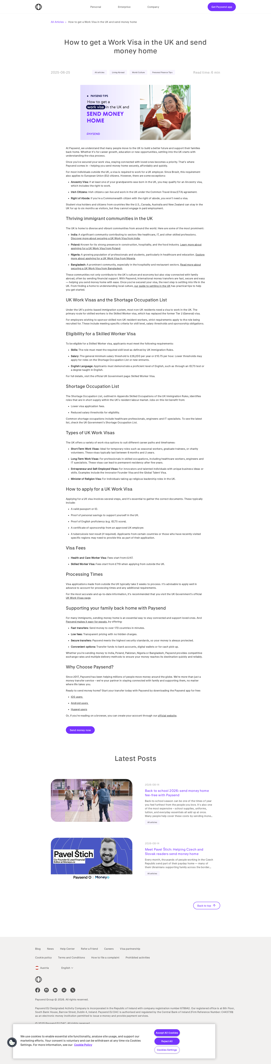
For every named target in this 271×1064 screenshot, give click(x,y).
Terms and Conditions (71, 957)
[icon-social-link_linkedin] (63, 990)
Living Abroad (118, 72)
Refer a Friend (89, 948)
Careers (109, 948)
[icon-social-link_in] (46, 990)
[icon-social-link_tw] (72, 990)
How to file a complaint (105, 957)
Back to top (204, 905)
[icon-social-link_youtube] (55, 990)
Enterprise (124, 6)
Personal (95, 6)
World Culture (138, 72)
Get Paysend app (221, 6)
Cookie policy (43, 957)
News (50, 948)
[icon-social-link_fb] (37, 990)
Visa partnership (130, 948)
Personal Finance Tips (162, 72)
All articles (99, 72)
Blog (38, 948)
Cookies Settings (167, 1049)
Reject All (167, 1041)
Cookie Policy (83, 1044)
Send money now (80, 730)
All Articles (57, 21)
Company (153, 6)
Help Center (67, 948)
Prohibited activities (138, 957)
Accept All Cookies (167, 1032)
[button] (12, 1042)
